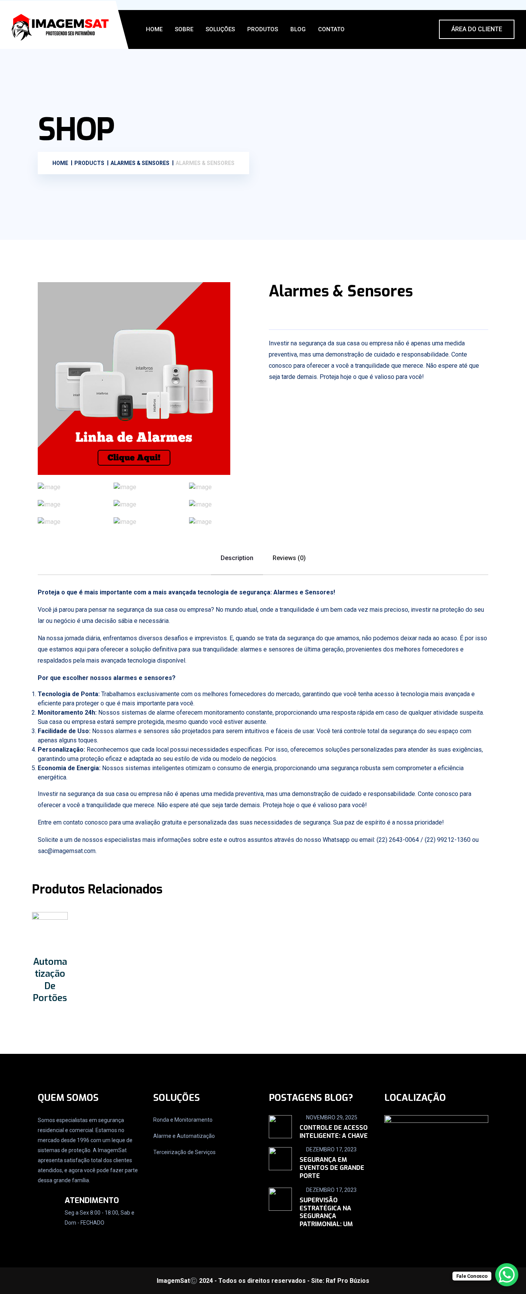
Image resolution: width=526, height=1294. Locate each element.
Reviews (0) (289, 558)
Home (154, 29)
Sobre (184, 29)
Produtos (262, 29)
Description (237, 558)
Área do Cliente (476, 29)
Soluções (220, 29)
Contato (331, 29)
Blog (298, 29)
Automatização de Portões (50, 980)
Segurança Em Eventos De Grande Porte (332, 1168)
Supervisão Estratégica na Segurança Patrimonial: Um (326, 1212)
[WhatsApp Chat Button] (506, 1274)
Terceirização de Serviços (184, 1152)
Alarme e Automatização (184, 1136)
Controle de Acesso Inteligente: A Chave (334, 1132)
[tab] (72, 487)
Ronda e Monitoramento (183, 1120)
